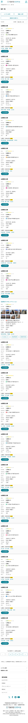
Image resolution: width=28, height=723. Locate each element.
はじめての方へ (5, 680)
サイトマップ (4, 692)
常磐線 (2, 395)
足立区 (11, 395)
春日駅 (8, 109)
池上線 (2, 548)
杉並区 (12, 293)
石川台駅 (7, 548)
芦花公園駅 (7, 293)
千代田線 (3, 518)
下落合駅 (9, 456)
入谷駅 (7, 640)
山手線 (2, 48)
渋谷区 (11, 79)
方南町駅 (8, 426)
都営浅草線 (3, 334)
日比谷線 (3, 364)
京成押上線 (3, 263)
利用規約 (3, 683)
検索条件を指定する (14, 18)
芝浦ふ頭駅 (9, 610)
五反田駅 (7, 579)
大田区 (12, 232)
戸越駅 (8, 334)
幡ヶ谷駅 (7, 79)
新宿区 (13, 456)
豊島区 (10, 48)
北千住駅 (7, 395)
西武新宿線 (3, 140)
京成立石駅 (9, 263)
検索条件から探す (4, 670)
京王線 (2, 79)
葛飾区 (14, 263)
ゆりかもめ (3, 610)
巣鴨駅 (6, 48)
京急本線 (3, 232)
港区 (11, 171)
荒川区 (12, 364)
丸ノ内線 (3, 426)
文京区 (12, 109)
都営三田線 (3, 109)
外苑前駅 (7, 171)
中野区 (15, 140)
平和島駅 (8, 232)
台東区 (11, 640)
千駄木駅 (8, 518)
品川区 (12, 334)
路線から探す (21, 14)
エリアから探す (7, 14)
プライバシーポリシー (6, 686)
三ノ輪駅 (8, 364)
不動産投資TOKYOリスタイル (5, 4)
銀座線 (2, 171)
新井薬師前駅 (10, 140)
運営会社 (3, 689)
